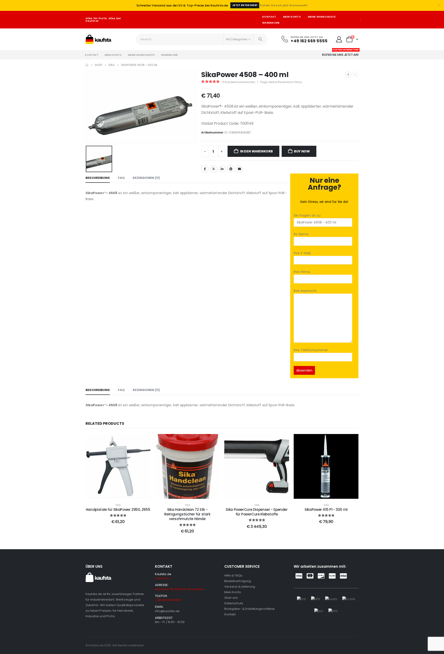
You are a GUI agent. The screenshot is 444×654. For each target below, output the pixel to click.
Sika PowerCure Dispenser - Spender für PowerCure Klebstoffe (256, 512)
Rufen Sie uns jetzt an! (340, 53)
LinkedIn (222, 169)
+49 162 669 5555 (168, 600)
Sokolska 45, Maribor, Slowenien (179, 589)
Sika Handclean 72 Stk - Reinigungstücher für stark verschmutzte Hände (187, 514)
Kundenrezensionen (238, 82)
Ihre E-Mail (302, 253)
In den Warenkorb (256, 151)
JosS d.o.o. (163, 578)
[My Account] (339, 39)
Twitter (213, 169)
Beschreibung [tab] (98, 178)
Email (239, 169)
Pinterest (230, 169)
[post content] (118, 466)
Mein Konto (292, 17)
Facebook (205, 169)
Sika (118, 505)
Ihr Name (301, 234)
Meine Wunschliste (322, 17)
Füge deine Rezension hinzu (281, 82)
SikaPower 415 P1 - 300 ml (326, 509)
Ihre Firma (302, 272)
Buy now (302, 151)
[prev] (348, 74)
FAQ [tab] (121, 178)
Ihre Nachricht (305, 290)
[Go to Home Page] (87, 65)
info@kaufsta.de (167, 611)
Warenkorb (270, 23)
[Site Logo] (98, 39)
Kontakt (269, 17)
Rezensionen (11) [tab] (146, 178)
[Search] (260, 39)
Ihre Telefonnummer (311, 350)
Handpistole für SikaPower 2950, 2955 (118, 509)
